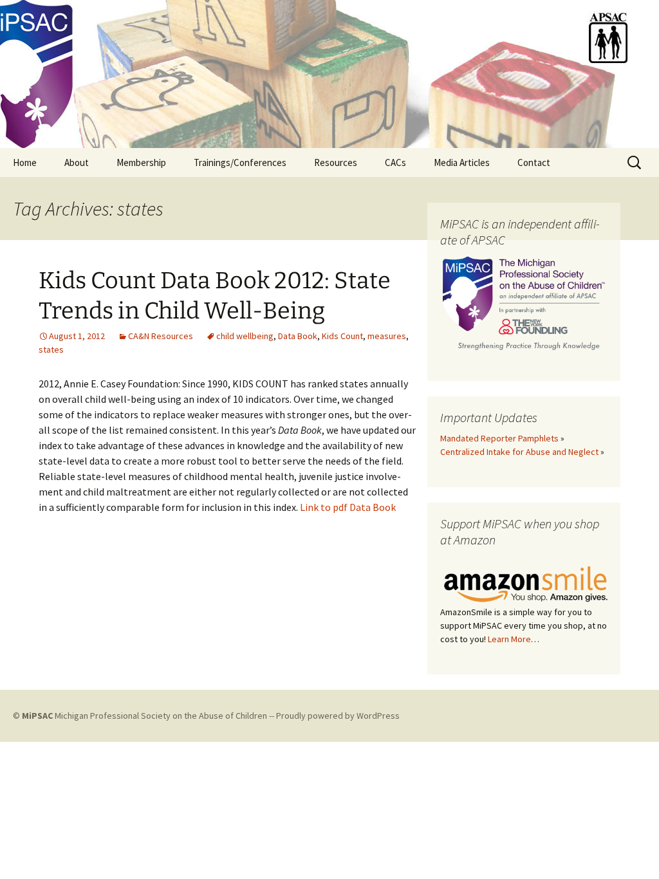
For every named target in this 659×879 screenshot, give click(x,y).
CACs (395, 162)
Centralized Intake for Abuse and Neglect (519, 452)
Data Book (297, 336)
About (76, 162)
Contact (533, 162)
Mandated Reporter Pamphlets (499, 438)
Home (25, 162)
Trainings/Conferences (240, 162)
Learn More (509, 639)
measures (386, 336)
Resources (335, 162)
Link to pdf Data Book (348, 507)
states (51, 349)
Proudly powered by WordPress (338, 715)
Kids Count (342, 336)
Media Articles (462, 162)
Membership (141, 162)
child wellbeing (245, 336)
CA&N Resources (160, 336)
